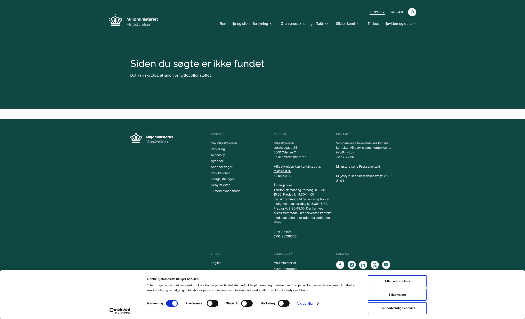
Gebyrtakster (220, 185)
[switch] (212, 303)
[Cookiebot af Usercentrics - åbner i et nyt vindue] (120, 311)
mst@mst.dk (282, 171)
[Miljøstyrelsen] (133, 20)
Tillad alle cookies (397, 281)
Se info (286, 232)
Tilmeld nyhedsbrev (225, 191)
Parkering (218, 149)
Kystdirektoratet (285, 269)
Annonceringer (222, 167)
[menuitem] (246, 27)
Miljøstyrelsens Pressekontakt (358, 166)
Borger (396, 12)
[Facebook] (340, 265)
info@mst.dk (345, 152)
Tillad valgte (397, 294)
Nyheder (217, 161)
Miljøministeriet (285, 263)
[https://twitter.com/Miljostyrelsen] (375, 265)
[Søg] (412, 12)
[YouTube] (386, 265)
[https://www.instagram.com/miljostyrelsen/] (352, 265)
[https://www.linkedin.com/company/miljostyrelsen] (363, 265)
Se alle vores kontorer (290, 157)
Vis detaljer (305, 303)
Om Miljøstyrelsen (224, 143)
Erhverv (377, 12)
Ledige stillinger (222, 179)
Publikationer (220, 173)
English (216, 263)
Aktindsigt (218, 155)
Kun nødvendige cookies (397, 308)
